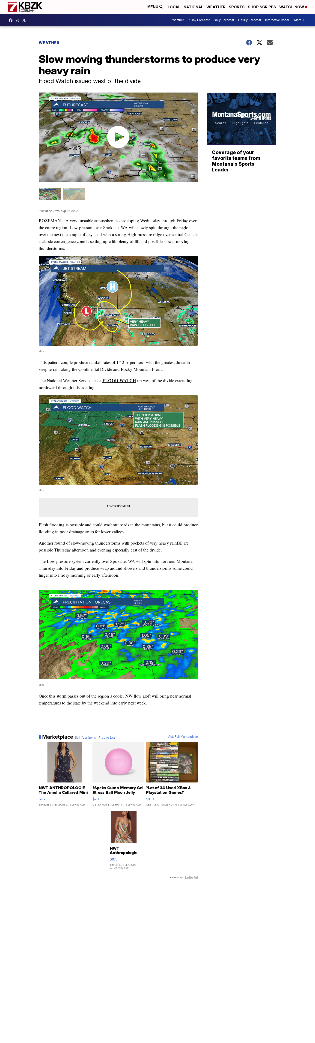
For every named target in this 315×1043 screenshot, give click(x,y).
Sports (237, 7)
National (193, 7)
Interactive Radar (277, 20)
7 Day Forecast (199, 20)
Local (174, 7)
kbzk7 (12, 20)
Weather (216, 7)
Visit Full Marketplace (183, 736)
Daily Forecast (224, 20)
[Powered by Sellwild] (191, 877)
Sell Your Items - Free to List (95, 737)
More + (299, 20)
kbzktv (18, 20)
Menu (153, 7)
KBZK (25, 20)
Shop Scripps (262, 7)
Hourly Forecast (249, 20)
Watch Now (292, 7)
